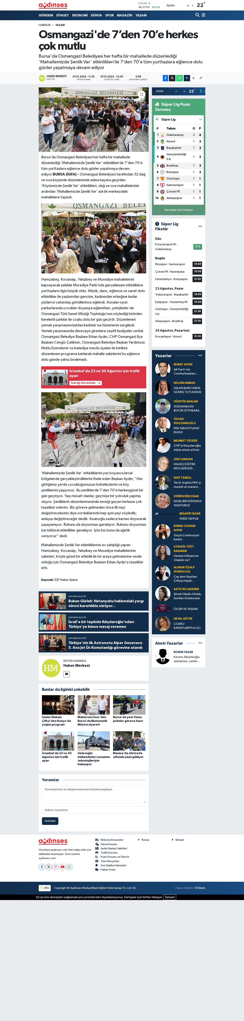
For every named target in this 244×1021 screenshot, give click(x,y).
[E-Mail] (66, 674)
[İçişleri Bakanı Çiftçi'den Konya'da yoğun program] (58, 704)
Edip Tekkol (183, 477)
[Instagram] (55, 867)
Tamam (170, 897)
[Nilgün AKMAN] (162, 387)
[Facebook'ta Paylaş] (165, 78)
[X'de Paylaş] (172, 78)
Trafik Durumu (109, 852)
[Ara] (197, 15)
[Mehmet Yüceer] (162, 445)
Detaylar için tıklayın (179, 210)
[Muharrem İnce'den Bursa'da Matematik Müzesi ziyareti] (94, 704)
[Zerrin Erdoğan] (162, 500)
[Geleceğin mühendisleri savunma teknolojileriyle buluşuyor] (94, 740)
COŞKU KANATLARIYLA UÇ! (187, 626)
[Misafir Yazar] (165, 514)
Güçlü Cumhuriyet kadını (186, 537)
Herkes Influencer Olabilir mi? (186, 558)
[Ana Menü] (202, 15)
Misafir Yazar (190, 513)
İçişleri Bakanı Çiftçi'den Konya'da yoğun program (56, 721)
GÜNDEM (46, 15)
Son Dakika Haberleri (113, 865)
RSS (46, 888)
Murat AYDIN (183, 364)
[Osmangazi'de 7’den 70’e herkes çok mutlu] (94, 119)
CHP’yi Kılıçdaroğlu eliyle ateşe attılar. (187, 447)
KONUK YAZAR (183, 652)
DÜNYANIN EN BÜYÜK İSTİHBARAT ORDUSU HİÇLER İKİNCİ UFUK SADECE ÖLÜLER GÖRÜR (187, 409)
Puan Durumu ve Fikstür (115, 856)
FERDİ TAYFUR (189, 518)
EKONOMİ (80, 15)
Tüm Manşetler (110, 861)
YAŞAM (141, 15)
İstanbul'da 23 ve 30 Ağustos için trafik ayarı (57, 757)
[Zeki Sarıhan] (162, 463)
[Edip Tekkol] (162, 482)
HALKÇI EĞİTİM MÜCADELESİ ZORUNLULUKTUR (186, 466)
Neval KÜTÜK (183, 618)
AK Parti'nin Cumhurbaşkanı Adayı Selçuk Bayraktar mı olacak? (185, 372)
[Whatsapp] (69, 867)
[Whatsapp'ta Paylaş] (179, 78)
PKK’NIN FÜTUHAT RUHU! (187, 430)
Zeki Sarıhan (183, 459)
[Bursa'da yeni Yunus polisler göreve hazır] (129, 704)
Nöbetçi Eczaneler (112, 839)
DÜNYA (96, 15)
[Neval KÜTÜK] (162, 623)
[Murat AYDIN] (162, 369)
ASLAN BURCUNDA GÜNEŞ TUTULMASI (187, 390)
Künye (145, 839)
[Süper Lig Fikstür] (200, 226)
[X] (49, 867)
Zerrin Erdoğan (186, 496)
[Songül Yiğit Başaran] (162, 552)
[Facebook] (42, 867)
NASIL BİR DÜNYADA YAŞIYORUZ (188, 503)
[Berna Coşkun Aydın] (162, 531)
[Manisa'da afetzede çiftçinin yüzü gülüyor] (129, 740)
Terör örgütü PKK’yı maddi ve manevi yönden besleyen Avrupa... (187, 485)
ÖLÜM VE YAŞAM (186, 609)
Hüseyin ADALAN (186, 401)
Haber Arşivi (108, 869)
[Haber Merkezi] (51, 668)
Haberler (45, 25)
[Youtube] (62, 867)
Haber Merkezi (76, 666)
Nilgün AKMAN (184, 383)
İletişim (180, 839)
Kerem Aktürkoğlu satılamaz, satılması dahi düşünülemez (187, 659)
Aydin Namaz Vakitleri (114, 848)
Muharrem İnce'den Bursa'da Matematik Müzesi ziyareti (92, 721)
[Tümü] (200, 355)
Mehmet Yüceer (185, 440)
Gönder (50, 821)
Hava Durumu (109, 844)
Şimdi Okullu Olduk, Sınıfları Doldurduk (188, 596)
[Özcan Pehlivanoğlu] (162, 424)
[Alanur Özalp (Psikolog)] (162, 573)
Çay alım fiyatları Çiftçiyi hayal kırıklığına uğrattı (186, 579)
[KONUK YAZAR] (162, 656)
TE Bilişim (199, 888)
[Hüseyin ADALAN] (162, 406)
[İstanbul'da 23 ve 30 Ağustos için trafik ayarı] (58, 740)
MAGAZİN (124, 15)
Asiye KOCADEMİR (186, 589)
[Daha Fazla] (187, 78)
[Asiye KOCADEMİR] (162, 593)
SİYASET (62, 15)
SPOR (109, 15)
